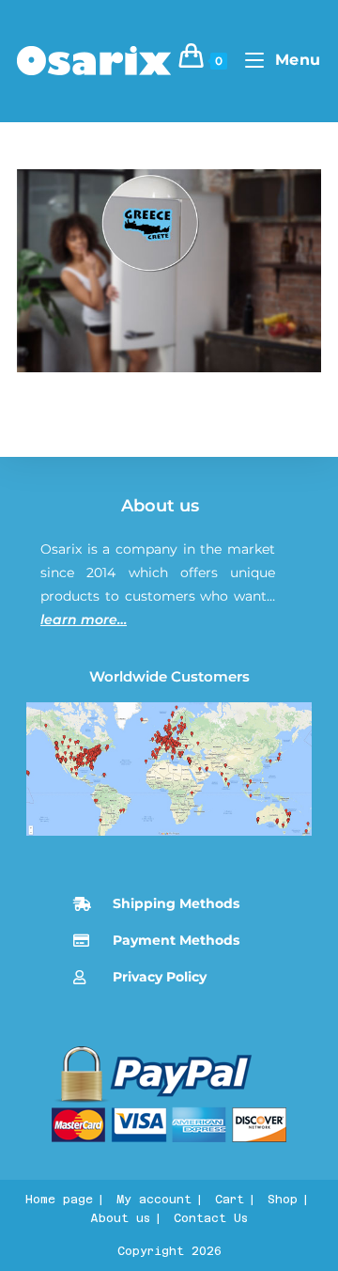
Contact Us (211, 1218)
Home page (59, 1199)
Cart (229, 1199)
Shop (283, 1199)
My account (154, 1199)
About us (160, 505)
